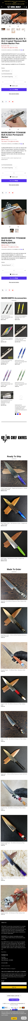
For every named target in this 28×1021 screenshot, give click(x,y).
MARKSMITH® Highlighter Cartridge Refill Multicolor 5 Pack (7, 339)
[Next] (18, 26)
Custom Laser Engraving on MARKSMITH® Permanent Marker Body (20, 339)
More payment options (14, 93)
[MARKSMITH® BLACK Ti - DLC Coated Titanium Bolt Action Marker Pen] (14, 17)
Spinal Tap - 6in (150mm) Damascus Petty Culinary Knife (13, 601)
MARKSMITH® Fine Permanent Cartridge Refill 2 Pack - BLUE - (21, 361)
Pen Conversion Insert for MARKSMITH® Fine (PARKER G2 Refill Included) (6, 402)
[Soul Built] (14, 7)
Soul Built (8, 1003)
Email (2, 980)
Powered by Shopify (14, 1004)
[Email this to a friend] (12, 101)
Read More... (4, 951)
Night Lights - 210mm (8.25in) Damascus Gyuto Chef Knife (14, 774)
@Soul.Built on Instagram (9, 968)
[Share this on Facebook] (6, 101)
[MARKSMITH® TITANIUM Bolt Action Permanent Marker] (14, 117)
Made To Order (14, 569)
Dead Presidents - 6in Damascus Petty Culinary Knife (13, 912)
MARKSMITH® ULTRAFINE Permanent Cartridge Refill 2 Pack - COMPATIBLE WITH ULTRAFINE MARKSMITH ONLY (21, 408)
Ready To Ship (14, 456)
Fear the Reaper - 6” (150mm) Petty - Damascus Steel (13, 670)
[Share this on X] (2, 101)
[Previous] (10, 26)
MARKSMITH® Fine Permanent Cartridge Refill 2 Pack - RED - (7, 384)
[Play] (14, 117)
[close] (26, 2)
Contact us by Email (5, 965)
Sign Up (14, 987)
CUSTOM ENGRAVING (6, 73)
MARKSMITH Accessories (14, 298)
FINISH (3, 68)
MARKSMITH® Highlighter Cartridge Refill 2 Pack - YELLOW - (21, 317)
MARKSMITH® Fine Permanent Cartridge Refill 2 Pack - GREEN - (21, 384)
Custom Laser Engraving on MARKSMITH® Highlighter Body (6, 361)
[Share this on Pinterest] (9, 101)
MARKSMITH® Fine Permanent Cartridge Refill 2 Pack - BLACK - (7, 317)
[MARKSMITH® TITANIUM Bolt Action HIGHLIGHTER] (14, 212)
